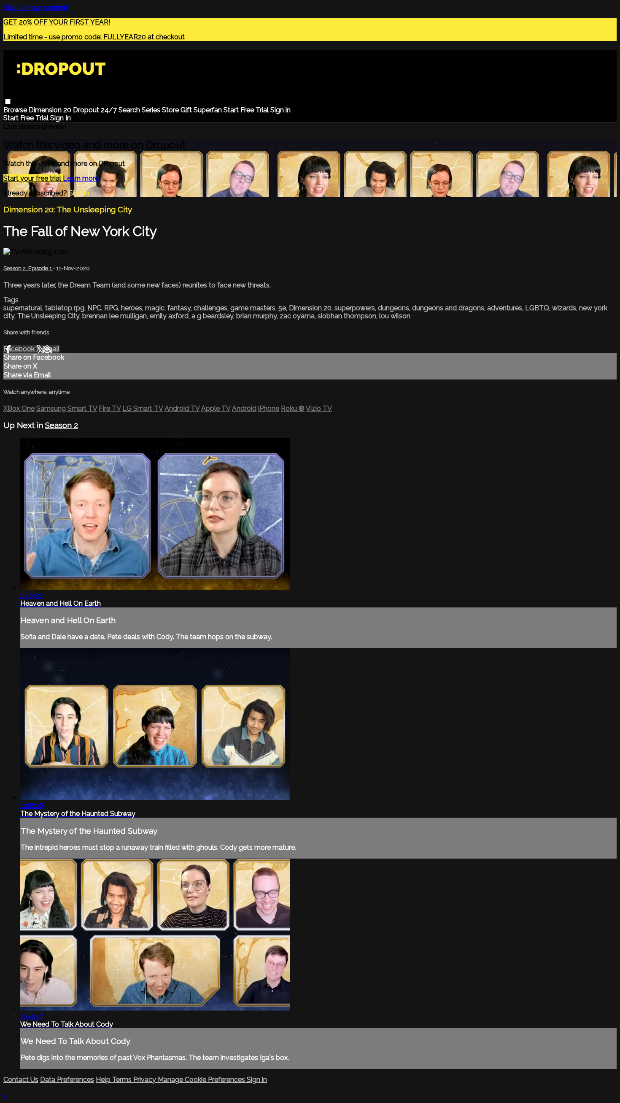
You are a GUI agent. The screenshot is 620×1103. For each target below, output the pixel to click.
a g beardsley (212, 316)
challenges (210, 308)
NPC (94, 308)
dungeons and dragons (448, 308)
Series (151, 110)
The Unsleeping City (48, 316)
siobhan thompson (347, 316)
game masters (252, 308)
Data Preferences (67, 1080)
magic (154, 308)
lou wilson (394, 316)
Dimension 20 (51, 110)
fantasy (179, 308)
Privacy (145, 1080)
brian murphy (256, 316)
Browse (16, 110)
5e (282, 308)
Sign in (280, 110)
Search (130, 110)
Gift (186, 110)
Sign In (60, 118)
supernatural (22, 308)
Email (50, 349)
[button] (8, 101)
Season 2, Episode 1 (28, 268)
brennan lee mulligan (114, 316)
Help (104, 1080)
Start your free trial (33, 178)
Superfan (208, 110)
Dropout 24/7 (96, 110)
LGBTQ (537, 308)
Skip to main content (35, 7)
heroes (131, 308)
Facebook (19, 349)
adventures (504, 308)
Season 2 (61, 425)
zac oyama (297, 316)
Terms (122, 1080)
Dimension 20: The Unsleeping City (67, 209)
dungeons (393, 308)
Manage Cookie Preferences (202, 1080)
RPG (111, 308)
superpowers (354, 308)
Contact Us (20, 1080)
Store (170, 110)
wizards (564, 308)
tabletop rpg (64, 308)
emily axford (169, 316)
